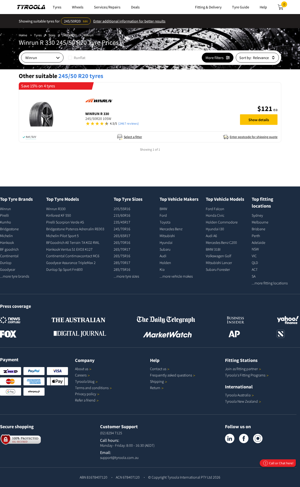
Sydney (257, 215)
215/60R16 (122, 215)
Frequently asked (171, 375)
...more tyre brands (14, 276)
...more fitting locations (270, 283)
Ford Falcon (215, 208)
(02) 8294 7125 (111, 433)
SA (253, 276)
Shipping (157, 381)
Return (155, 387)
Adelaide (258, 242)
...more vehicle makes (176, 276)
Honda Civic (215, 215)
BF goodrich (9, 249)
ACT (255, 269)
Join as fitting (241, 368)
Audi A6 (211, 235)
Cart (285, 5)
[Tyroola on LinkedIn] (229, 438)
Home (23, 35)
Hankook (7, 242)
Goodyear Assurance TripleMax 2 (71, 262)
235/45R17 (122, 222)
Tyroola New (241, 401)
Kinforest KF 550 (58, 215)
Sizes (52, 35)
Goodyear (7, 269)
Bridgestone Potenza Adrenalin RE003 (75, 229)
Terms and (92, 387)
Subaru (165, 249)
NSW (255, 249)
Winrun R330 (56, 208)
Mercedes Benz (171, 229)
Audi (163, 255)
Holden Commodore (222, 222)
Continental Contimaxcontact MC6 (72, 255)
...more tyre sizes (126, 276)
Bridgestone (9, 229)
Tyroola (84, 381)
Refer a (85, 400)
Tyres (38, 35)
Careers (80, 375)
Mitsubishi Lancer (219, 262)
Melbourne (260, 222)
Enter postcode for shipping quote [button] (254, 137)
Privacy (85, 393)
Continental (9, 255)
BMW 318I (213, 249)
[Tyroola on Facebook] (243, 438)
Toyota (165, 222)
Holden (165, 262)
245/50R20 (69, 35)
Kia (162, 269)
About (81, 368)
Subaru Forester (218, 269)
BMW (163, 208)
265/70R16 (122, 242)
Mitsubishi (167, 235)
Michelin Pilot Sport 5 (62, 235)
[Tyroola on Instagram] (257, 438)
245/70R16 (122, 229)
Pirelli (4, 215)
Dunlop (5, 262)
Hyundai (166, 242)
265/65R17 (122, 235)
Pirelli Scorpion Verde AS (65, 222)
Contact (158, 368)
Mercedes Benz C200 (221, 242)
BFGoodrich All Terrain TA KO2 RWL (72, 242)
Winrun (88, 35)
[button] (160, 124)
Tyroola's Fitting (245, 375)
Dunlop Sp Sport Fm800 (64, 269)
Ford (163, 215)
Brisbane (258, 229)
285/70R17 (122, 262)
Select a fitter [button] (133, 137)
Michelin (6, 235)
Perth (256, 235)
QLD (255, 262)
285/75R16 (122, 269)
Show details (258, 119)
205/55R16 (122, 208)
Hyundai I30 (215, 229)
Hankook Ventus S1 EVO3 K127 (69, 249)
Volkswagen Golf (218, 255)
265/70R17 (122, 249)
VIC (254, 255)
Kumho (5, 222)
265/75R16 (122, 255)
